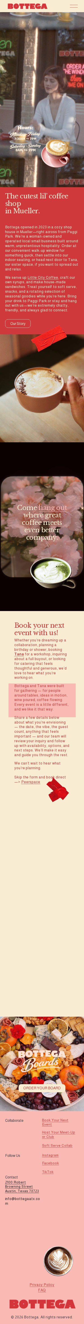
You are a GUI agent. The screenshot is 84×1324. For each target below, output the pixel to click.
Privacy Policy (42, 1285)
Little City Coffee (43, 277)
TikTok (48, 1172)
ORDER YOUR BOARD (42, 1088)
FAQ (42, 1290)
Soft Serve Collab (57, 1145)
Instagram (50, 1155)
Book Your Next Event (55, 1122)
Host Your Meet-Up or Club (58, 1134)
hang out (53, 508)
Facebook (50, 1163)
